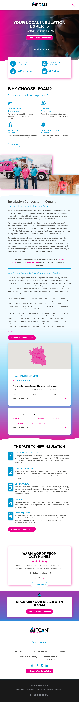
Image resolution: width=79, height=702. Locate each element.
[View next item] (44, 578)
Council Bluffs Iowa (57, 418)
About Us (14, 145)
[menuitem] (20, 689)
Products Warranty (28, 657)
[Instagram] (42, 665)
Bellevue (16, 418)
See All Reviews (40, 585)
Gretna (52, 423)
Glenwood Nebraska (39, 423)
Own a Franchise (39, 651)
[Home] (39, 5)
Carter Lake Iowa (38, 418)
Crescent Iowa (18, 423)
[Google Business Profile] (32, 665)
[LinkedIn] (46, 665)
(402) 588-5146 (41, 49)
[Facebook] (37, 665)
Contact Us (18, 651)
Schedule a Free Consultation (39, 38)
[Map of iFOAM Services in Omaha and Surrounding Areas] (39, 356)
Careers (61, 651)
